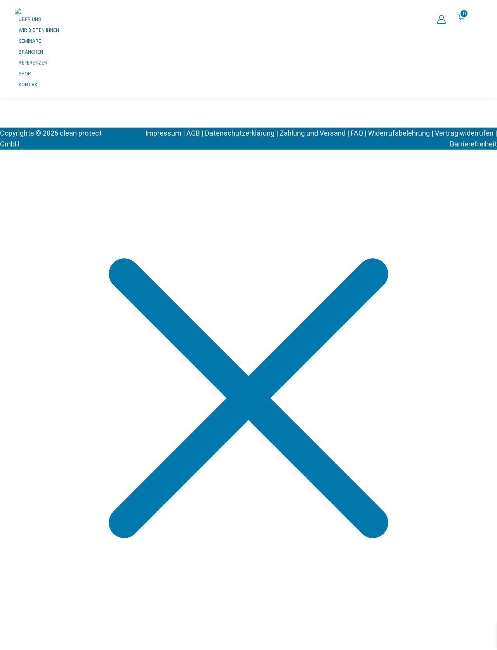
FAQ (357, 133)
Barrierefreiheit (473, 144)
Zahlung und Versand (313, 133)
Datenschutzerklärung (240, 133)
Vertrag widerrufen (464, 133)
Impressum (163, 133)
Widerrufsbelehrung (399, 133)
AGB (193, 133)
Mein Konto (441, 19)
